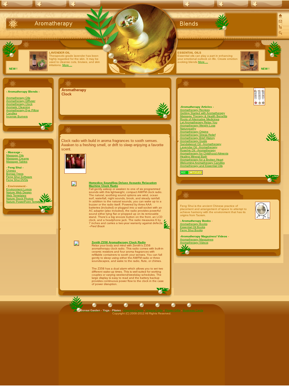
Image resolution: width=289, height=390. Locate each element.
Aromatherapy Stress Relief (198, 134)
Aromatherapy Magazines (196, 239)
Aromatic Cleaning (18, 107)
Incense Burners (17, 116)
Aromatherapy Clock (19, 104)
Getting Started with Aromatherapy (202, 113)
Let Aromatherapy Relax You (198, 122)
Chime (10, 170)
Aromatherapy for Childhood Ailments (204, 153)
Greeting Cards (133, 310)
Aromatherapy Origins (194, 131)
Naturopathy (188, 128)
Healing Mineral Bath (193, 156)
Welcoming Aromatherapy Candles (202, 162)
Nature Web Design (19, 192)
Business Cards (193, 310)
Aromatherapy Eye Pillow (22, 110)
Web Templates (16, 195)
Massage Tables (16, 161)
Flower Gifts (172, 310)
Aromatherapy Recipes (195, 109)
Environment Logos (19, 189)
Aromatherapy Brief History (197, 137)
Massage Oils (15, 155)
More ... (67, 65)
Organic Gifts (154, 310)
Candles (11, 113)
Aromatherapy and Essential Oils (201, 165)
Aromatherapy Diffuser (20, 100)
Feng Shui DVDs (17, 179)
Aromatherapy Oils (18, 97)
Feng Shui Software (19, 176)
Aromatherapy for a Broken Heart (201, 159)
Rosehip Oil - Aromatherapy (198, 150)
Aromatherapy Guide (193, 141)
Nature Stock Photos (19, 198)
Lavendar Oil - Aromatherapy (198, 147)
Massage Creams (17, 158)
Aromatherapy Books (193, 223)
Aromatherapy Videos (194, 242)
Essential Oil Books (192, 227)
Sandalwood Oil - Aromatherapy (200, 144)
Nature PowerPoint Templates (25, 201)
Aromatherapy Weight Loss (197, 125)
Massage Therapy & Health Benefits (203, 116)
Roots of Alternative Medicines (199, 119)
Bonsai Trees (14, 173)
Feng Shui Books (191, 230)
